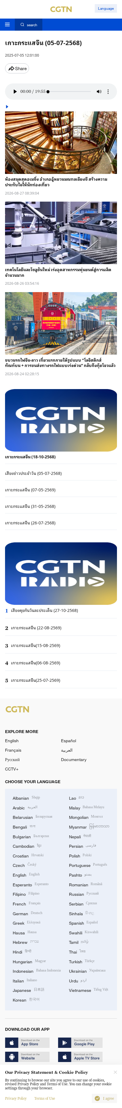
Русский (12, 759)
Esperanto (31, 884)
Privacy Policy (16, 1099)
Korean (26, 999)
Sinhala (81, 913)
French (27, 903)
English (12, 740)
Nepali (80, 836)
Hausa (24, 932)
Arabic (25, 807)
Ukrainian (87, 970)
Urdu (78, 980)
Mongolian (86, 817)
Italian (25, 980)
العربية (67, 750)
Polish (80, 855)
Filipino (26, 893)
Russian (84, 893)
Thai (77, 951)
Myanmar (89, 826)
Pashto (80, 874)
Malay (87, 807)
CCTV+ (11, 768)
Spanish (83, 922)
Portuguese (88, 865)
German (27, 913)
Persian (83, 845)
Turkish (82, 961)
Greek (26, 922)
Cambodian (27, 845)
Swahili (84, 932)
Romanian (85, 884)
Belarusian (32, 817)
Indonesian (37, 970)
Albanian (26, 797)
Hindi (22, 951)
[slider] (47, 91)
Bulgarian (31, 836)
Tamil (79, 942)
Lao (76, 797)
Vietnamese (88, 990)
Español (68, 740)
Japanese (28, 990)
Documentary (73, 759)
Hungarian (29, 961)
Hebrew (26, 942)
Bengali (24, 826)
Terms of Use (44, 1099)
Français (13, 750)
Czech (24, 865)
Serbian (83, 903)
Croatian (28, 855)
